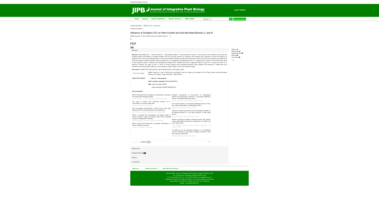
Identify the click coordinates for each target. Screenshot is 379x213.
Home (137, 19)
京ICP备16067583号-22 (192, 183)
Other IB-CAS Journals (169, 168)
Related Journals (150, 168)
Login (236, 10)
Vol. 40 (149, 25)
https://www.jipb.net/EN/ (159, 84)
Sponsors (135, 168)
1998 (145, 25)
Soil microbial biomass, (165, 69)
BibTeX (175, 81)
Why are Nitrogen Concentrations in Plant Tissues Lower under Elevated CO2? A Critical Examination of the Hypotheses (151, 109)
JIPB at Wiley (190, 19)
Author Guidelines (158, 19)
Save (153, 78)
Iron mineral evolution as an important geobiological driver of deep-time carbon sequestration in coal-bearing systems (191, 104)
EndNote (167, 81)
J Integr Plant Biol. (136, 25)
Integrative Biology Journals (139, 2)
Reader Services (175, 19)
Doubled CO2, (144, 69)
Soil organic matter (178, 69)
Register (242, 10)
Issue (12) (156, 25)
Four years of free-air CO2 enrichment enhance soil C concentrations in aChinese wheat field (151, 102)
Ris (172, 81)
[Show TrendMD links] (209, 141)
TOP (232, 60)
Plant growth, (153, 69)
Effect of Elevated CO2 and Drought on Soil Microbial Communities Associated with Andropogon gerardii (151, 95)
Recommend (162, 78)
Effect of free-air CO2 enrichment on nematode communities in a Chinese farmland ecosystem (151, 124)
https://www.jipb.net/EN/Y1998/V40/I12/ (164, 87)
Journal (145, 19)
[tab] (179, 50)
